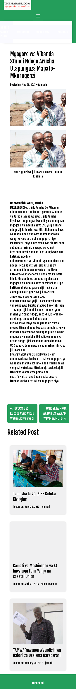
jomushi (43, 84)
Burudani (23, 32)
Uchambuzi (43, 32)
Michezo (63, 32)
